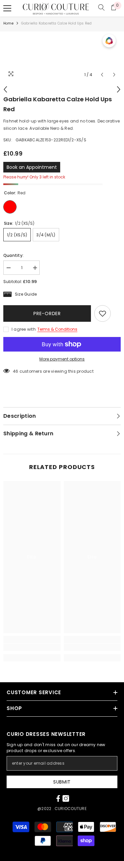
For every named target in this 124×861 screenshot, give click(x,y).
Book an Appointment (32, 167)
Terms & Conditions (57, 329)
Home (8, 23)
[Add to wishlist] (102, 313)
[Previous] (102, 74)
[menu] (7, 8)
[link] (32, 647)
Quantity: (13, 255)
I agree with (24, 329)
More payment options (62, 359)
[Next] (114, 74)
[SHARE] (116, 314)
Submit (62, 782)
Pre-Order (47, 313)
